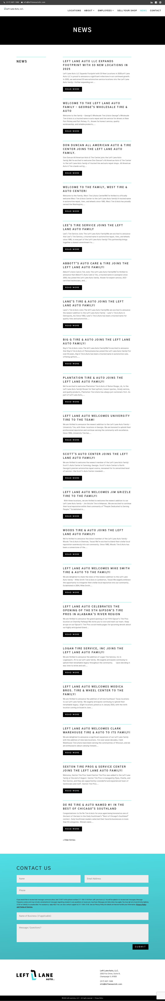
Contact (155, 11)
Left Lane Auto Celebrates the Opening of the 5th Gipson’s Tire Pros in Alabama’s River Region (93, 610)
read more (72, 89)
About (88, 11)
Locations (74, 11)
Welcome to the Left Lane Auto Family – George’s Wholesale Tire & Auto (95, 107)
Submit (140, 947)
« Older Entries (69, 840)
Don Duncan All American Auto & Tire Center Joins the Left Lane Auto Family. (97, 149)
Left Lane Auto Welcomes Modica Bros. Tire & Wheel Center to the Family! (93, 691)
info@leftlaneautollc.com (111, 984)
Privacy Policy (99, 998)
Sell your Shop (127, 11)
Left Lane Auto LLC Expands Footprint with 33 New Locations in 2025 (95, 65)
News (143, 11)
